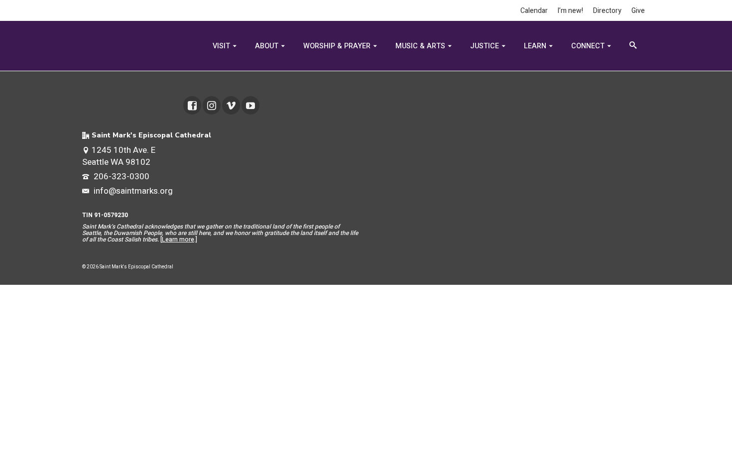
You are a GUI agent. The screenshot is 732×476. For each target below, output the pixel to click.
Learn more (178, 239)
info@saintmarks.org (132, 191)
